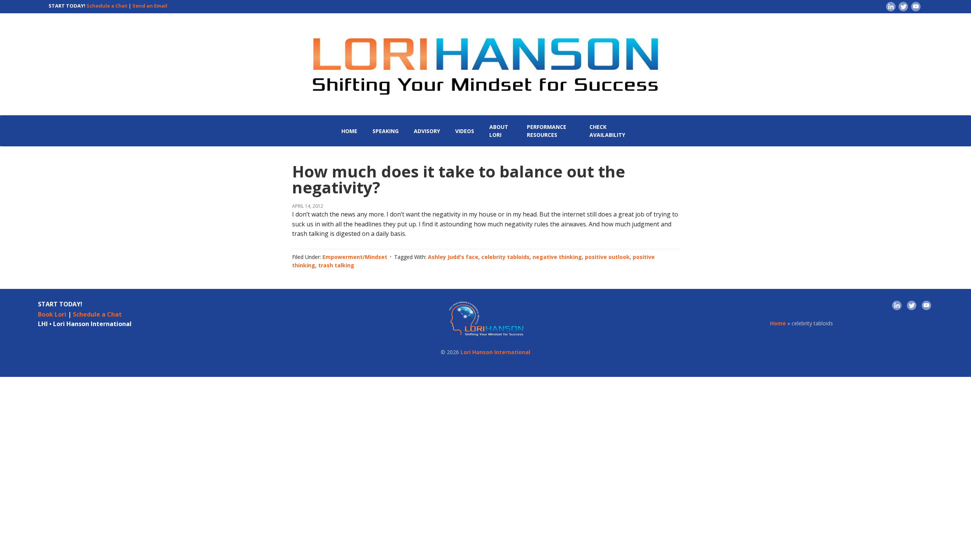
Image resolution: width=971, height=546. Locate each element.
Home (778, 323)
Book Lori (52, 314)
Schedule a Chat (106, 5)
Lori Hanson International (495, 352)
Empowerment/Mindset (354, 256)
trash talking (336, 265)
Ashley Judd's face (453, 256)
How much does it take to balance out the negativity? (458, 179)
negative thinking (557, 256)
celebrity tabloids (505, 256)
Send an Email (149, 5)
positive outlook (607, 256)
